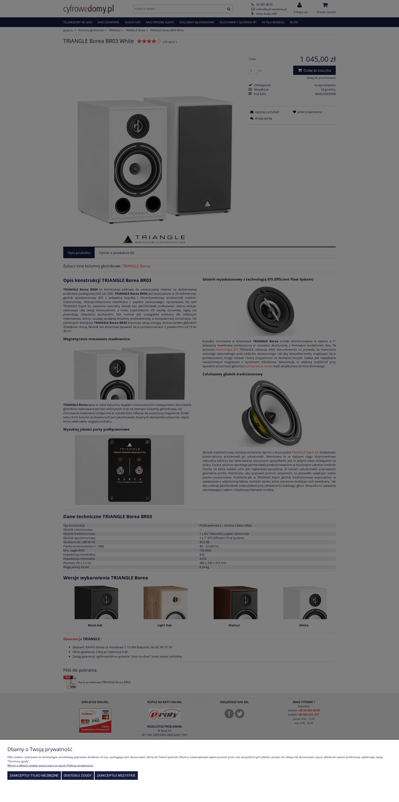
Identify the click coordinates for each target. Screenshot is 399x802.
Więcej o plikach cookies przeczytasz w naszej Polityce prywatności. (50, 765)
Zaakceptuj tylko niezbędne (34, 775)
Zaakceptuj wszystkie (116, 775)
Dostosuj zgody (78, 775)
